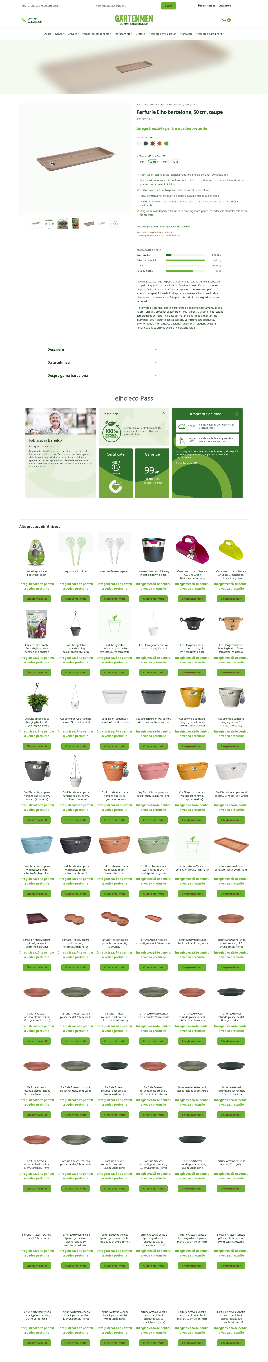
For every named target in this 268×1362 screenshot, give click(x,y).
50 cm (153, 161)
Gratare (140, 33)
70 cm (164, 161)
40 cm (141, 161)
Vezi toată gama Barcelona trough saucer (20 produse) (163, 226)
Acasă (47, 33)
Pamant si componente (95, 33)
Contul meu (225, 5)
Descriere (55, 349)
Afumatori (186, 33)
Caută (168, 5)
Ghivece (72, 33)
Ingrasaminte (122, 33)
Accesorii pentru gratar (162, 33)
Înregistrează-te (206, 5)
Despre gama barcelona (67, 375)
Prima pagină (143, 104)
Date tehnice (58, 362)
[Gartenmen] (134, 19)
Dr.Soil (59, 33)
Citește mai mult (37, 598)
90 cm (176, 161)
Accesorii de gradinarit (209, 33)
